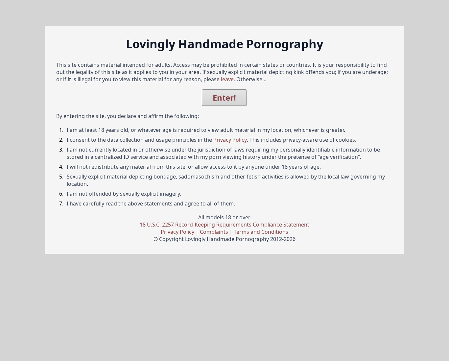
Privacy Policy (230, 139)
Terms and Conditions (261, 231)
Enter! (224, 97)
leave (227, 79)
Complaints (214, 231)
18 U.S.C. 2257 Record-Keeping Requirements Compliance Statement (224, 224)
